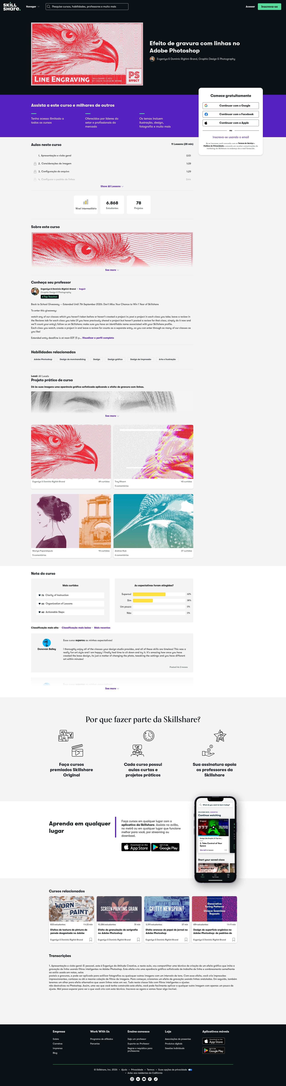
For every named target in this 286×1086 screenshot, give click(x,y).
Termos (150, 1069)
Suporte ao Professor (138, 1043)
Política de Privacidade (214, 146)
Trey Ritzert (120, 481)
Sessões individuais (174, 1048)
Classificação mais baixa (76, 627)
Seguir (82, 289)
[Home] (12, 6)
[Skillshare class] (71, 909)
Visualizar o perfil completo (98, 337)
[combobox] (87, 6)
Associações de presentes (178, 1039)
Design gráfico (115, 359)
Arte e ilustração (167, 359)
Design (96, 359)
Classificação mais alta (44, 627)
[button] (38, 6)
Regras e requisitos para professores (140, 1049)
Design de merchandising (73, 359)
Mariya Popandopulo (42, 551)
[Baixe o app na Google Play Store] (217, 1050)
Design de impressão (140, 359)
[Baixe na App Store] (134, 847)
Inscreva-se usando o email (231, 137)
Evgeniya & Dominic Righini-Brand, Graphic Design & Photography (196, 58)
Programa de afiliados (101, 1039)
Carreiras (57, 1043)
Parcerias (95, 1043)
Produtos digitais (173, 1043)
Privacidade (137, 1069)
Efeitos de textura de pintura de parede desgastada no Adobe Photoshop (68, 933)
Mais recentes (102, 627)
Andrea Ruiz (120, 551)
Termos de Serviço (245, 143)
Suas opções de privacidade (172, 1069)
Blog (55, 1053)
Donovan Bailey (47, 649)
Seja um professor (137, 1039)
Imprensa (57, 1048)
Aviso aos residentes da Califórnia (145, 1073)
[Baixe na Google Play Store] (166, 847)
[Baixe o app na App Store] (217, 1041)
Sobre (56, 1039)
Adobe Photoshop (43, 359)
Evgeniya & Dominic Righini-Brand (63, 289)
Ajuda (124, 1069)
